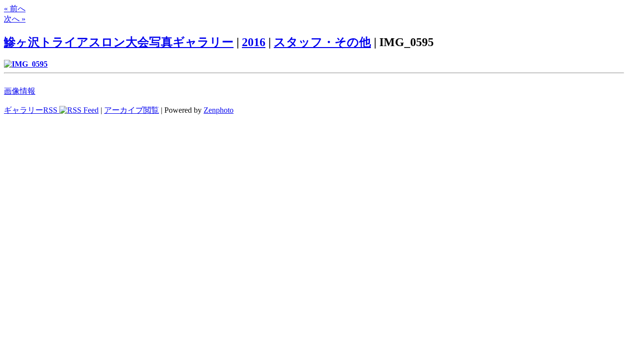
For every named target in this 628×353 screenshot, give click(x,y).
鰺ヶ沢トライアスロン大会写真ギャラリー (119, 42)
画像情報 (19, 91)
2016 (253, 42)
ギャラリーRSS (31, 110)
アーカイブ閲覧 (131, 110)
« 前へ (15, 8)
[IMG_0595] (26, 64)
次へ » (15, 19)
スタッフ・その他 (322, 42)
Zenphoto (219, 110)
